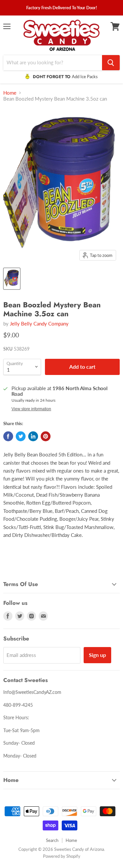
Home (9, 93)
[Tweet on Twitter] (21, 436)
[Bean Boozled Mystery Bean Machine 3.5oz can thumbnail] (12, 278)
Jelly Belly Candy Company (39, 323)
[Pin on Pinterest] (46, 436)
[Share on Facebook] (8, 436)
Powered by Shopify (61, 856)
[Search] (111, 62)
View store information (31, 409)
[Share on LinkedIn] (33, 436)
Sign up (97, 655)
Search (52, 840)
